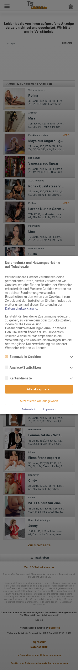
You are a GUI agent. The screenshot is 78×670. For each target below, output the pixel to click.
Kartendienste (21, 378)
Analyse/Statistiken (25, 367)
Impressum (49, 409)
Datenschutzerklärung (21, 308)
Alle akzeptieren (39, 389)
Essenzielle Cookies (25, 357)
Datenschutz (29, 409)
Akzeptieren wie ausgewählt (39, 401)
